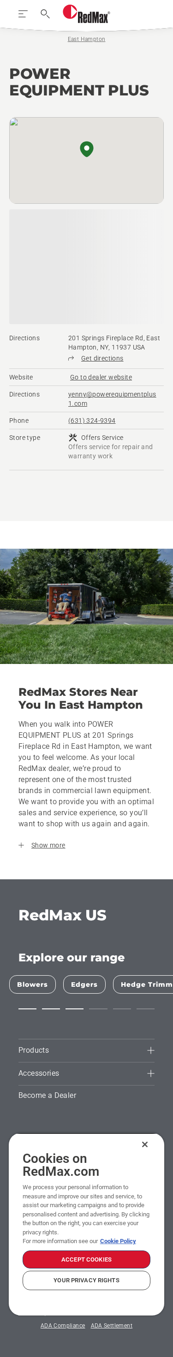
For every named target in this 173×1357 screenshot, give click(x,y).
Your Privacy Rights (86, 1280)
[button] (87, 149)
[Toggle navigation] (23, 14)
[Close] (145, 1144)
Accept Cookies (86, 1259)
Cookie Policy (118, 1241)
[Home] (86, 14)
